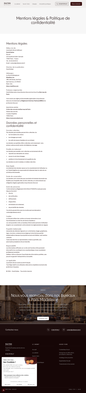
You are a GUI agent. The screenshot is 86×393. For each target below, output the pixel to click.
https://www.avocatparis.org (14, 118)
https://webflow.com (12, 86)
